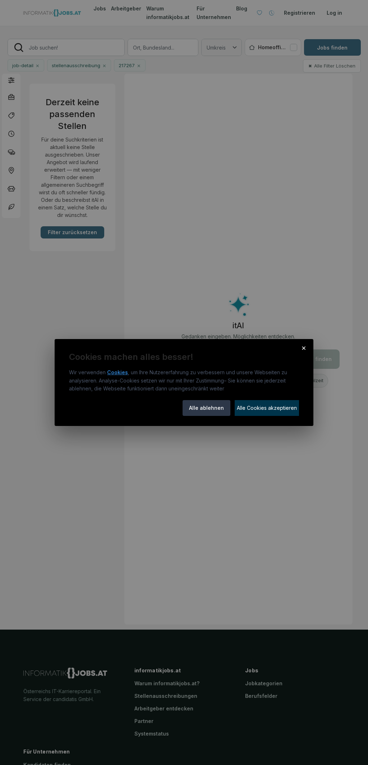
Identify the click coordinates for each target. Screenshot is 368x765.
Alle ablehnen (206, 408)
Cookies (117, 372)
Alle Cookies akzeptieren (267, 408)
